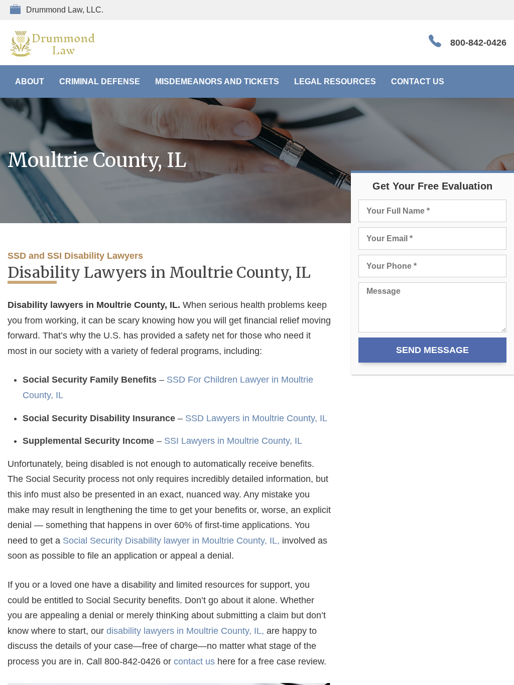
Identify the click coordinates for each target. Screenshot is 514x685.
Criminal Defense (99, 81)
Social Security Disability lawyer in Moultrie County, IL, (171, 541)
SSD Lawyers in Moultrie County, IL (256, 418)
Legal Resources (335, 81)
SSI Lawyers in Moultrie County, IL (233, 441)
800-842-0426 (478, 43)
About (29, 81)
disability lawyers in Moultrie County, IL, (185, 631)
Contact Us (417, 81)
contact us (194, 661)
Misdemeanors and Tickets (217, 81)
